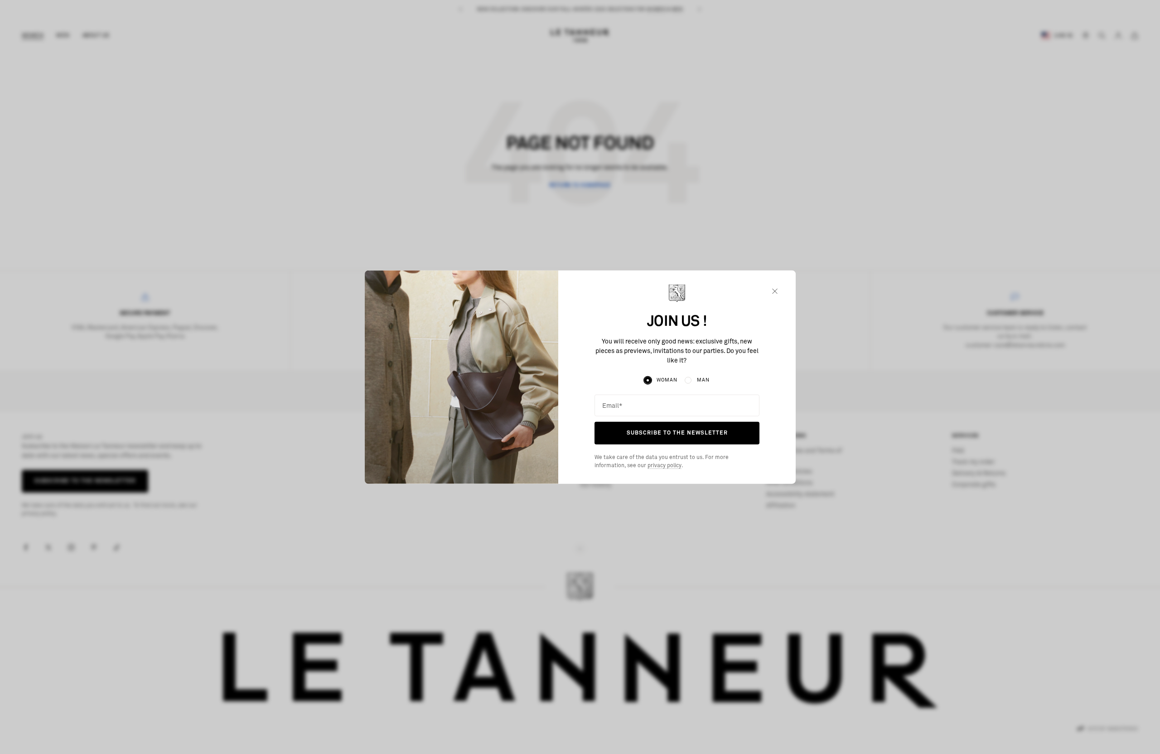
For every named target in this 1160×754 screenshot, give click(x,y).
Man (703, 379)
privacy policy (665, 466)
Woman (667, 379)
